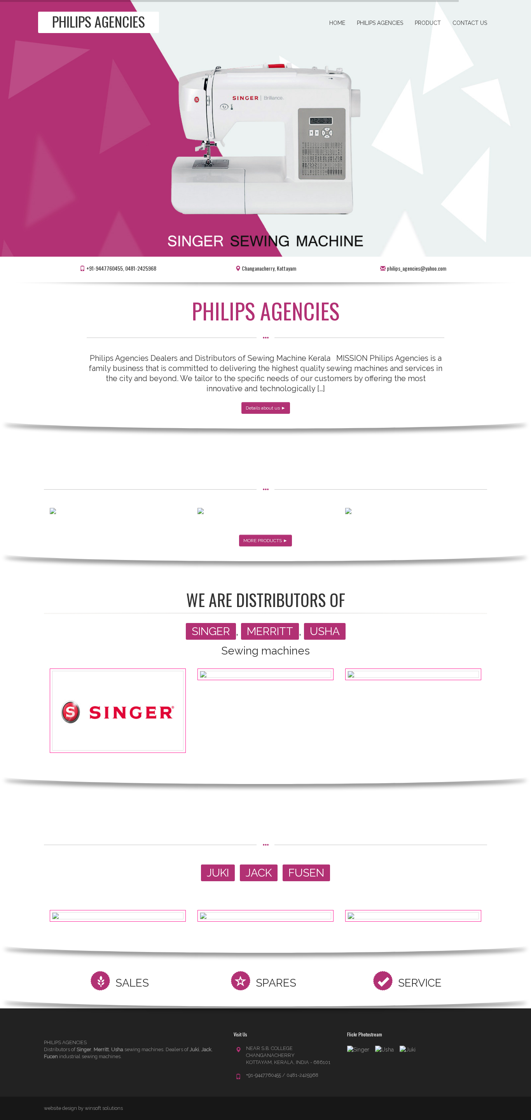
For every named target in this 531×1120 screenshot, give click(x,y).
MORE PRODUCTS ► (265, 540)
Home (337, 23)
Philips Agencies (380, 23)
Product (428, 23)
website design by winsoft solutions (83, 1108)
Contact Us (469, 23)
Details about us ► (266, 408)
